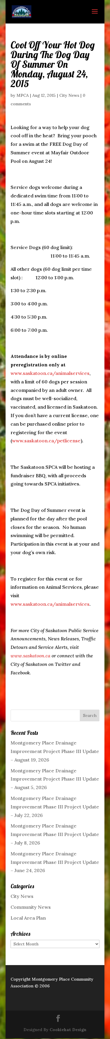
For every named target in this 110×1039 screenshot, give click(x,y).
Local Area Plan (28, 918)
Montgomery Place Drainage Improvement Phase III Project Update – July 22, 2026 (55, 806)
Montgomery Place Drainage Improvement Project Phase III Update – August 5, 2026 (55, 779)
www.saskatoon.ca (30, 656)
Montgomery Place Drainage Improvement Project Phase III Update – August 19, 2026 (55, 751)
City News (69, 95)
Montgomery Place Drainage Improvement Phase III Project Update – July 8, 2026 (55, 834)
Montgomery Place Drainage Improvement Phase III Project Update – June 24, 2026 (55, 862)
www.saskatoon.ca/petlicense (46, 441)
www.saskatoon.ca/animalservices (50, 373)
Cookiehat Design (68, 1029)
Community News (31, 907)
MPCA (22, 95)
